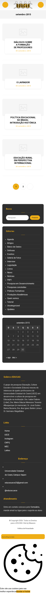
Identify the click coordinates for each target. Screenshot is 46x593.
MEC (7, 446)
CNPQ (7, 442)
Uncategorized (13, 305)
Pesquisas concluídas (16, 287)
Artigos (10, 243)
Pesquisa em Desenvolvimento (20, 283)
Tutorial (10, 302)
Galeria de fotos (14, 258)
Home (7, 431)
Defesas (11, 250)
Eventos (10, 254)
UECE (7, 435)
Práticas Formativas (15, 291)
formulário (35, 507)
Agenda (10, 239)
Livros (10, 269)
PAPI (9, 280)
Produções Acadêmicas (17, 294)
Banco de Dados (14, 247)
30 (23, 349)
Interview (11, 261)
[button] (41, 5)
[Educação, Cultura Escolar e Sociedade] (23, 5)
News (9, 272)
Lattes (7, 450)
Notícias (10, 276)
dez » (14, 357)
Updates (10, 309)
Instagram (9, 439)
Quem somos (13, 298)
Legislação (12, 265)
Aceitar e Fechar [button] (23, 591)
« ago (8, 357)
